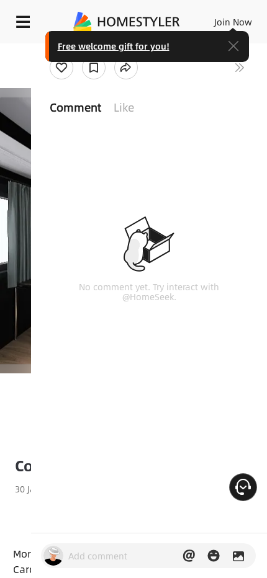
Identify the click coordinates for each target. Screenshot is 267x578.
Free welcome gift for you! (114, 46)
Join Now (233, 22)
